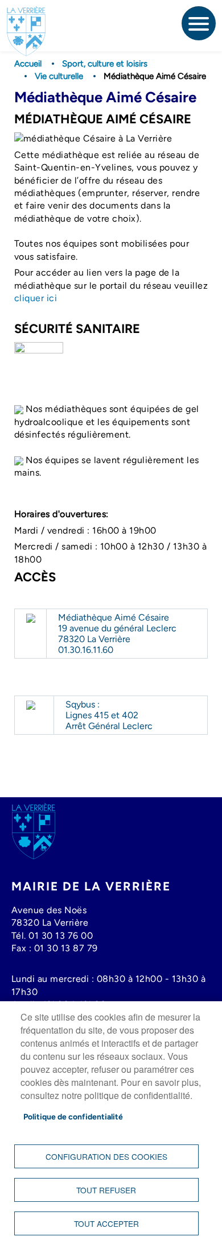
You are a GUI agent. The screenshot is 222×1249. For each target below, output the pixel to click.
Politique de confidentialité (73, 1116)
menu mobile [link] (199, 23)
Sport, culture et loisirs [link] (104, 64)
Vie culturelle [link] (59, 76)
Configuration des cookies (106, 1156)
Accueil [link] (28, 64)
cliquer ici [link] (35, 298)
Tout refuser (106, 1190)
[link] (26, 20)
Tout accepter (106, 1223)
